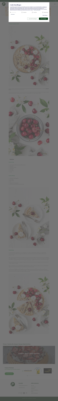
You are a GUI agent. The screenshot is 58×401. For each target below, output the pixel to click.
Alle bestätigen (43, 18)
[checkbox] (10, 12)
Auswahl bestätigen (33, 18)
